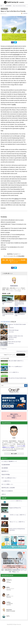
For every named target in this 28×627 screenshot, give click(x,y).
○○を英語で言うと (7, 481)
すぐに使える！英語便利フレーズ (9, 461)
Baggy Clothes (4, 348)
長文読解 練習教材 (4, 8)
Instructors (25, 13)
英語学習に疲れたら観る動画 (8, 487)
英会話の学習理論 (6, 474)
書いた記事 (14, 453)
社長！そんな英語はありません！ (9, 477)
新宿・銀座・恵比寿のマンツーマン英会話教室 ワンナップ (14, 260)
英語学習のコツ (5, 471)
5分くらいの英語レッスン (7, 484)
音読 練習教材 (5, 467)
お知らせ (4, 494)
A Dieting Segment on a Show (21, 351)
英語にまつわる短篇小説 (7, 490)
